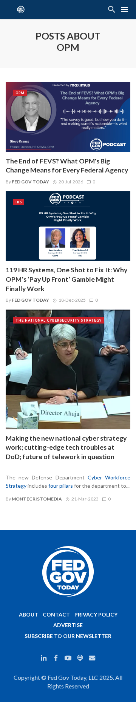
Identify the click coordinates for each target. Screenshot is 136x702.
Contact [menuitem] (56, 614)
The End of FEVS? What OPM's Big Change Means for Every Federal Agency (67, 165)
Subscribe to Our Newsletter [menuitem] (68, 636)
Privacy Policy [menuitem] (95, 614)
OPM (20, 93)
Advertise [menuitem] (68, 625)
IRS (18, 202)
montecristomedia (37, 499)
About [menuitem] (28, 614)
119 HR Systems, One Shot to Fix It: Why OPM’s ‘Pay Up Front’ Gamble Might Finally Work (66, 279)
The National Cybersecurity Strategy (58, 320)
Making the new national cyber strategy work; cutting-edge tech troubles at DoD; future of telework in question (66, 447)
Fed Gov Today (30, 182)
